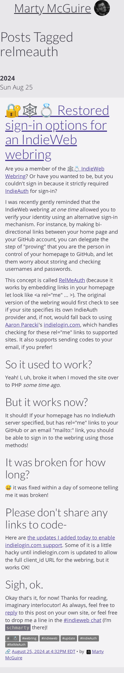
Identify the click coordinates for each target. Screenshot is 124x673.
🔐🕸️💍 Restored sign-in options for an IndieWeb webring (57, 132)
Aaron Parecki (22, 324)
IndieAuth (17, 190)
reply (11, 612)
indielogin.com (62, 324)
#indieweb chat (82, 620)
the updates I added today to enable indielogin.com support (60, 541)
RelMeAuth (72, 280)
